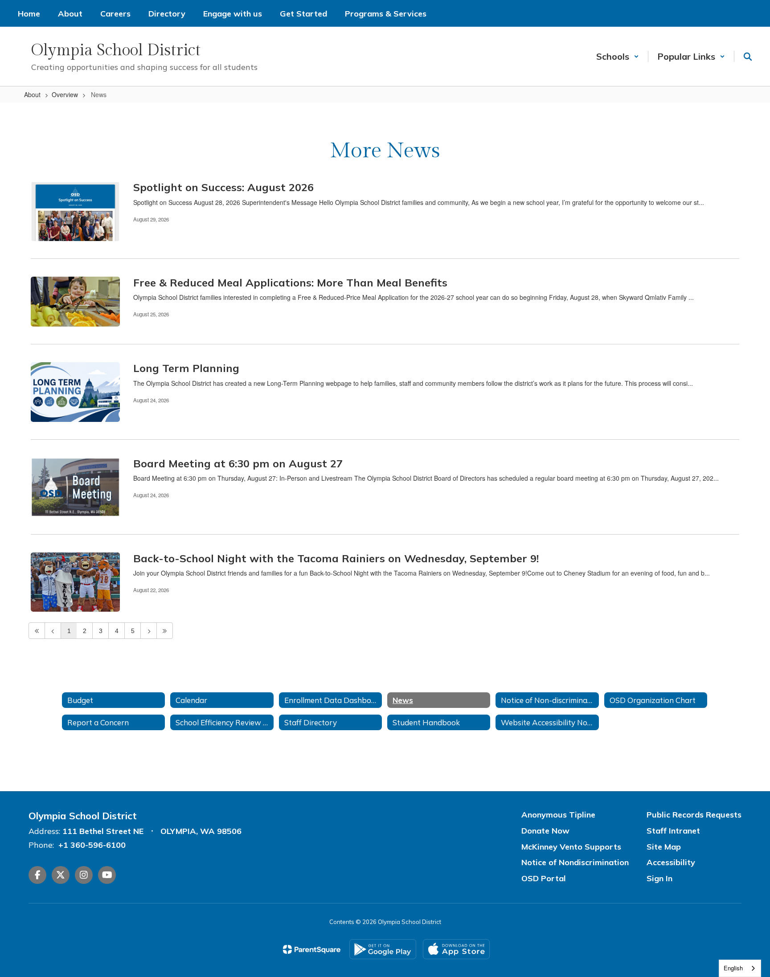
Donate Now (545, 831)
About (32, 94)
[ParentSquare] (312, 949)
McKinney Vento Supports (571, 847)
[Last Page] (164, 630)
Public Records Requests (694, 814)
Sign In (659, 878)
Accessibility (671, 862)
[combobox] (740, 968)
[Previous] (53, 630)
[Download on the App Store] (456, 949)
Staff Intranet (673, 831)
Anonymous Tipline (558, 814)
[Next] (148, 630)
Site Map (664, 847)
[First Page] (37, 630)
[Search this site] (747, 56)
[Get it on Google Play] (382, 949)
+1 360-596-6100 (92, 845)
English (733, 968)
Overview (65, 94)
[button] (617, 56)
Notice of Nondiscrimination (575, 862)
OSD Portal (543, 878)
